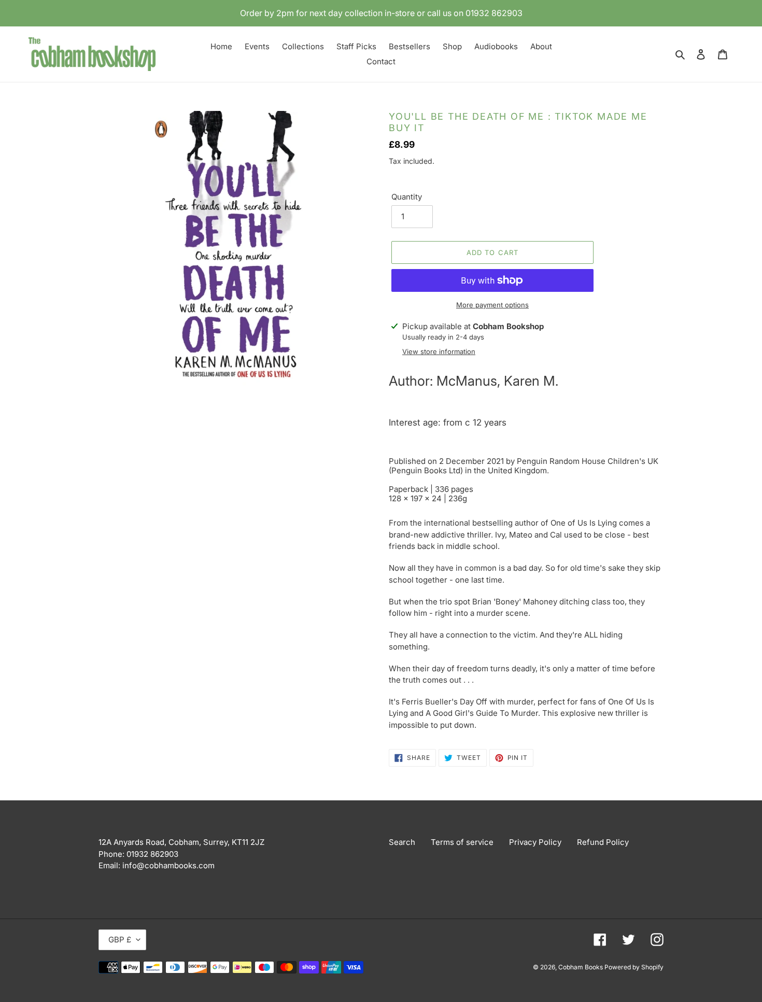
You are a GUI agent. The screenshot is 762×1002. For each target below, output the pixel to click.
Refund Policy (603, 842)
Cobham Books (581, 967)
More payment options (492, 305)
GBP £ (119, 939)
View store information (438, 351)
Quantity (406, 197)
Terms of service (462, 842)
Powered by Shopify (634, 967)
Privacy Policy (535, 842)
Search (402, 842)
